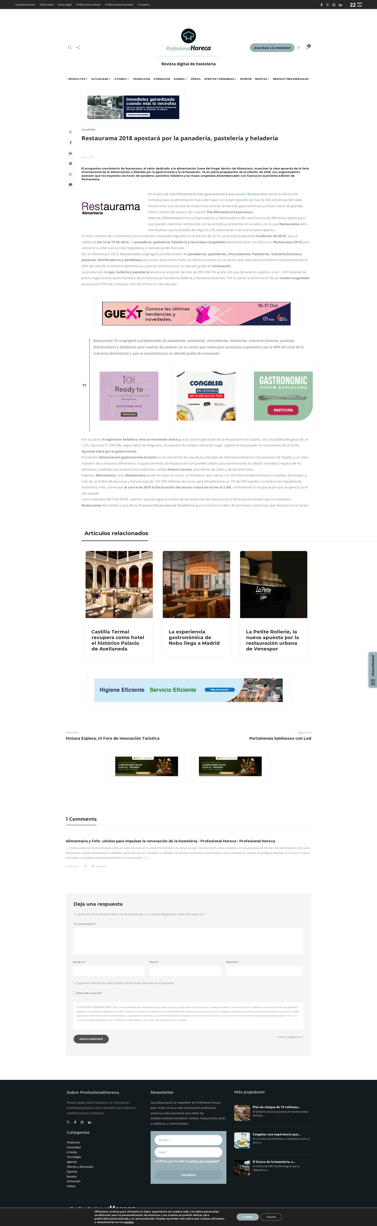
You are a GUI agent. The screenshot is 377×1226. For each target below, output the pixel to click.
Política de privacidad (119, 4)
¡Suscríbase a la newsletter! (272, 48)
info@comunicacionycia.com (220, 1015)
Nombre (79, 962)
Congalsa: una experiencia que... (276, 1134)
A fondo (120, 78)
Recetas (261, 78)
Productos (76, 78)
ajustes (129, 1222)
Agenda (179, 78)
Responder (101, 866)
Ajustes (271, 1217)
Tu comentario (84, 924)
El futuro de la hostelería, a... (274, 1162)
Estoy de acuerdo (89, 993)
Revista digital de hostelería (188, 63)
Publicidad (46, 4)
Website (232, 962)
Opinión (246, 78)
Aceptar (247, 1217)
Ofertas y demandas (219, 78)
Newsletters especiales (290, 78)
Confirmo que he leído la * (187, 1161)
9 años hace (72, 866)
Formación (162, 78)
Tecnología (141, 78)
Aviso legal (64, 4)
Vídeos (195, 78)
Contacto (144, 4)
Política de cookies (88, 4)
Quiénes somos (25, 4)
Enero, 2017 (87, 157)
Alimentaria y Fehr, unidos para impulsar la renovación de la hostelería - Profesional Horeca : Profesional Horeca (170, 841)
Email (153, 962)
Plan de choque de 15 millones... (276, 1107)
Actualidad (99, 78)
